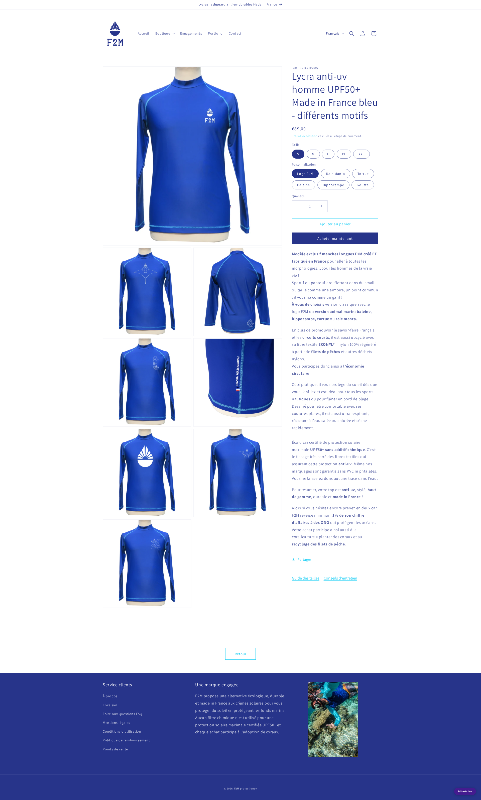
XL (344, 154)
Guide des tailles (305, 578)
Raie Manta (335, 173)
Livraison (110, 705)
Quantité (298, 196)
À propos (110, 696)
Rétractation (465, 791)
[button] (164, 33)
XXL (361, 154)
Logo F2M (305, 173)
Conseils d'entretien (340, 578)
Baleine (303, 185)
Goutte (363, 185)
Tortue (363, 173)
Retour (241, 653)
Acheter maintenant (335, 238)
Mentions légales (116, 722)
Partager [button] (304, 559)
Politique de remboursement (126, 740)
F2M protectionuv (245, 788)
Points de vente (115, 749)
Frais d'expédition (305, 136)
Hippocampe (333, 185)
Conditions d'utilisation (122, 731)
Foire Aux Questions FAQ (122, 714)
